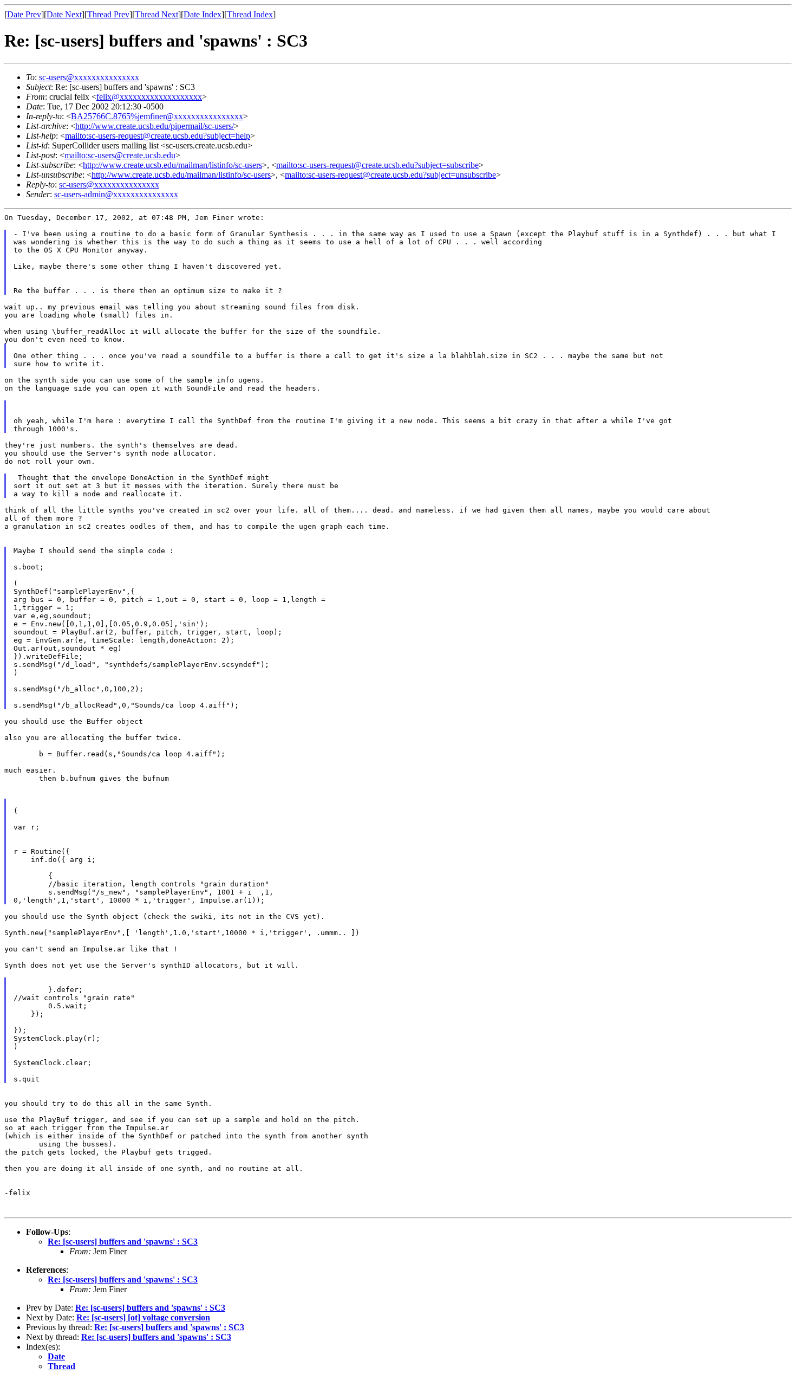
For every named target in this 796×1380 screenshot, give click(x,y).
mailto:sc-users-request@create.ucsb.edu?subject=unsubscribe (390, 174)
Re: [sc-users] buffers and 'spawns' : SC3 (123, 1241)
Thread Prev (108, 14)
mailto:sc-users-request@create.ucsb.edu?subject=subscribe (377, 165)
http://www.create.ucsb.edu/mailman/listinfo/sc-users (172, 165)
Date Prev (24, 14)
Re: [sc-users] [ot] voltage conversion (143, 1317)
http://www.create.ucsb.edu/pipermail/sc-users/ (154, 126)
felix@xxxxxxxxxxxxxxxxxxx (149, 96)
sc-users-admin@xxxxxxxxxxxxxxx (116, 194)
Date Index (202, 14)
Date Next (64, 14)
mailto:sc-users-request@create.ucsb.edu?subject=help (157, 135)
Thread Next (156, 14)
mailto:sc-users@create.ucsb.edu (119, 155)
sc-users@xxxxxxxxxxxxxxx (89, 77)
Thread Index (250, 14)
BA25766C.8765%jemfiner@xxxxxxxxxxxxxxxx (157, 116)
